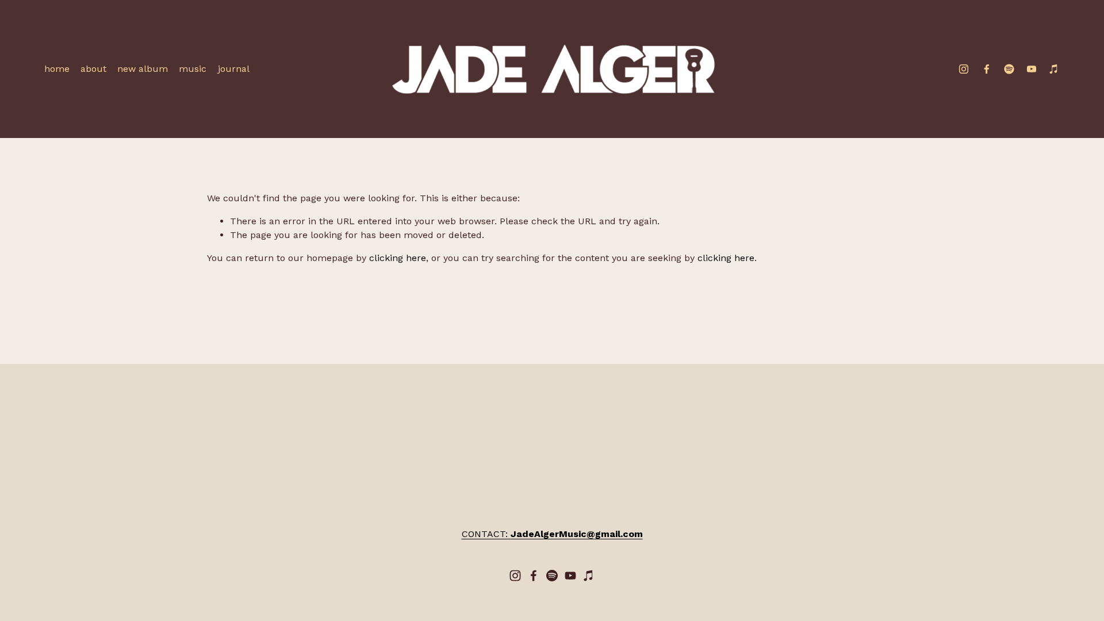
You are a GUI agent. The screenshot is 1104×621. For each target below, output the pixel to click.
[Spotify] (1009, 69)
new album (142, 68)
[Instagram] (963, 69)
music (192, 68)
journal (234, 68)
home (57, 68)
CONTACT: (552, 533)
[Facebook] (986, 69)
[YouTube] (1031, 69)
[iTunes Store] (1054, 69)
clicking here (397, 257)
